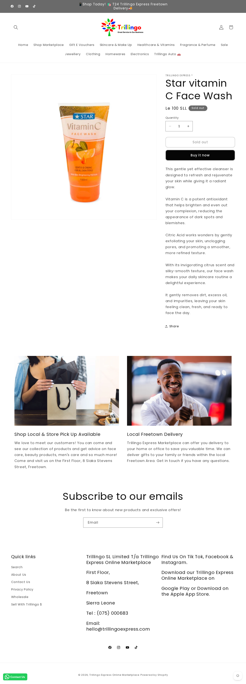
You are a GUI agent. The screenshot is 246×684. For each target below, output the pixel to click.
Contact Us (20, 582)
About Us (18, 574)
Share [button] (174, 326)
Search (17, 567)
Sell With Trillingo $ (26, 604)
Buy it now (200, 155)
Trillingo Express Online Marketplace (114, 675)
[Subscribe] (158, 522)
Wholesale (19, 597)
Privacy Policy (22, 589)
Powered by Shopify (154, 675)
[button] (16, 27)
